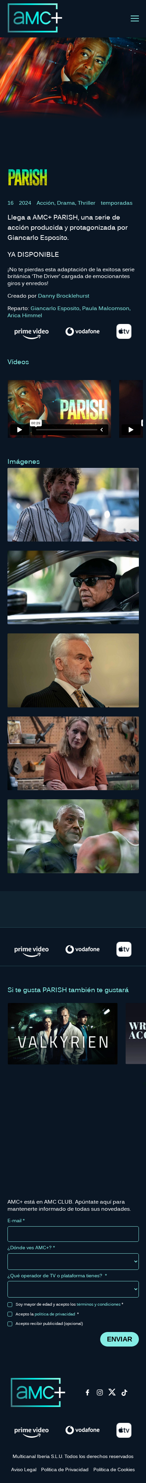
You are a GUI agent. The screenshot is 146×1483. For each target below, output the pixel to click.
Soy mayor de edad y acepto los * (69, 1304)
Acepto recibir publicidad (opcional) (49, 1323)
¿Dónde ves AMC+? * (31, 1248)
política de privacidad (55, 1313)
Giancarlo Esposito (55, 307)
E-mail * (16, 1220)
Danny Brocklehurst (63, 295)
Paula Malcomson (105, 307)
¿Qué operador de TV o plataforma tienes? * (57, 1276)
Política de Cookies (114, 1469)
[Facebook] (87, 1394)
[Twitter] (112, 1394)
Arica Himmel (24, 315)
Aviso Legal (23, 1469)
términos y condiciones (99, 1304)
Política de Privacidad (65, 1469)
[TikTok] (124, 1394)
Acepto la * (47, 1313)
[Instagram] (100, 1394)
